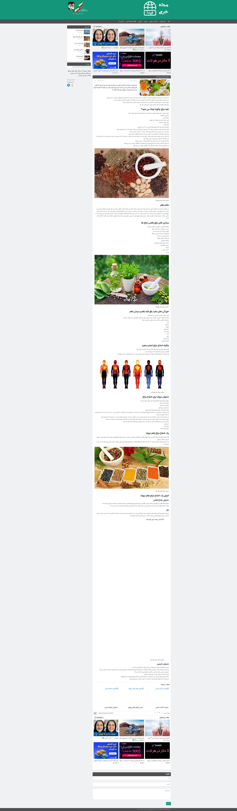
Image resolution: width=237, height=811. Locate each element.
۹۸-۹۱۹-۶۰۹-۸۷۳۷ (71, 80)
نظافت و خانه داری (131, 21)
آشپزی (140, 21)
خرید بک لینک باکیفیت (85, 67)
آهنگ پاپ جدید (75, 67)
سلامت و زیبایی (153, 21)
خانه (169, 21)
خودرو (145, 21)
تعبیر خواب (162, 21)
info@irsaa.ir (70, 82)
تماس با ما (121, 21)
